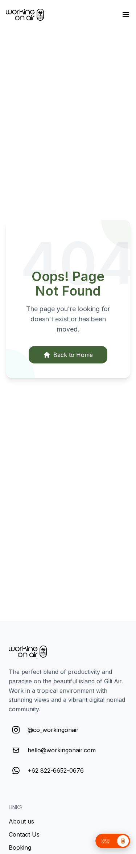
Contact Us (24, 834)
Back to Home (73, 354)
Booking (20, 847)
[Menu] (125, 14)
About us (21, 821)
